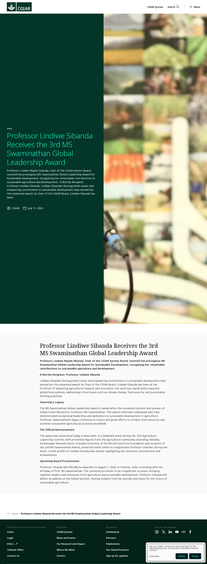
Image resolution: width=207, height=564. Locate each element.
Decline (181, 556)
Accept (195, 556)
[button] (155, 7)
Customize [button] (154, 556)
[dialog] (175, 552)
